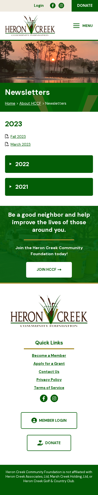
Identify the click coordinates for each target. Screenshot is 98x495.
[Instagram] (61, 5)
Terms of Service (49, 388)
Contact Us (49, 371)
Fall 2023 (18, 136)
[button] (85, 6)
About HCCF (30, 103)
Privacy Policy (49, 379)
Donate (53, 443)
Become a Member (49, 355)
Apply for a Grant (49, 363)
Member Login (53, 420)
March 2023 (21, 144)
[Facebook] (53, 5)
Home (10, 103)
